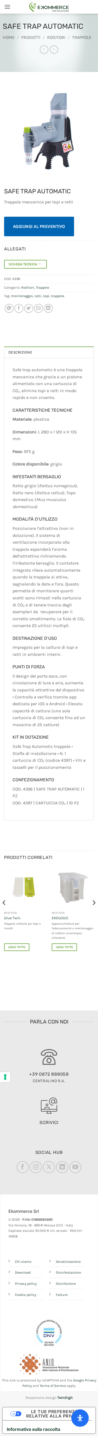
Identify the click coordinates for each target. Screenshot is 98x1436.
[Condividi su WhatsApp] (9, 308)
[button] (7, 6)
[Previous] (4, 913)
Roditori (56, 37)
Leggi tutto (17, 947)
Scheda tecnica (24, 264)
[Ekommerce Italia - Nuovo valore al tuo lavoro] (49, 7)
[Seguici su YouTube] (75, 1167)
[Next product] (44, 49)
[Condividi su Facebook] (18, 308)
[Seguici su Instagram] (36, 1167)
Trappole (81, 37)
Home (9, 37)
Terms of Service (53, 1386)
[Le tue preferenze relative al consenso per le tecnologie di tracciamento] (5, 1077)
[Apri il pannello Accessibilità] (80, 1418)
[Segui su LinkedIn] (62, 1167)
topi (46, 296)
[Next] (93, 913)
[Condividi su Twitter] (28, 308)
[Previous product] (54, 49)
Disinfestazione (68, 1272)
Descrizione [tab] (20, 352)
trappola (57, 296)
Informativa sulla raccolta (33, 1429)
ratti (37, 296)
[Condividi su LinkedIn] (48, 308)
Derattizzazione (68, 1261)
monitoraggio (22, 296)
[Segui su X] (49, 1167)
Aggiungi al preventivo (39, 226)
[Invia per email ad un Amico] (38, 308)
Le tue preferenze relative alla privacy (54, 1414)
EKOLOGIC (60, 918)
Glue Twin (12, 918)
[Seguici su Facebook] (23, 1167)
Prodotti (30, 37)
